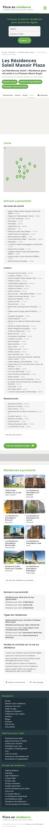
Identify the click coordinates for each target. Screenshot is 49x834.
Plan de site (9, 724)
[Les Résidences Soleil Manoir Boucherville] (14, 537)
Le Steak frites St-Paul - (19, 426)
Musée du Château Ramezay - (22, 326)
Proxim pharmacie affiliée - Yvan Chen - (25, 239)
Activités (8, 716)
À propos (8, 721)
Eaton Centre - (16, 347)
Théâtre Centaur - (17, 352)
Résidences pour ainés (14, 738)
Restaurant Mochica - (18, 404)
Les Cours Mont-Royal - (19, 371)
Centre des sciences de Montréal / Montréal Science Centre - (24, 358)
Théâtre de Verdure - (18, 288)
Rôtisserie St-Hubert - (18, 406)
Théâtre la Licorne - (18, 349)
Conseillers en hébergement (16, 748)
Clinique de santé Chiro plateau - (22, 231)
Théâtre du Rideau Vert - (19, 331)
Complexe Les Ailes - (18, 339)
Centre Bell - (15, 386)
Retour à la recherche (16, 682)
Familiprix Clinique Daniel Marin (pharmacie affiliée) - (23, 253)
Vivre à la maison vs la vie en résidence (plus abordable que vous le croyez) (22, 659)
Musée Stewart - (16, 377)
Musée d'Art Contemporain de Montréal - (24, 308)
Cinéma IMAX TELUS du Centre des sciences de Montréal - (25, 365)
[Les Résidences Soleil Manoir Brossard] (14, 512)
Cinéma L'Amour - (17, 291)
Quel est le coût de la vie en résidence (20, 655)
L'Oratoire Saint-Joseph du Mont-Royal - (25, 392)
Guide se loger (11, 709)
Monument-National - (18, 299)
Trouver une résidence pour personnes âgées (23, 653)
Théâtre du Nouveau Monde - (21, 296)
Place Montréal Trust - (19, 354)
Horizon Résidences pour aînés (17, 788)
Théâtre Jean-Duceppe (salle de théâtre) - (24, 312)
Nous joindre (10, 727)
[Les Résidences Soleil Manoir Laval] (35, 537)
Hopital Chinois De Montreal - (21, 234)
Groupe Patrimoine (12, 783)
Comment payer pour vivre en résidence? (21, 666)
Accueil (4, 52)
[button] (24, 168)
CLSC (7, 751)
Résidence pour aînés (19, 602)
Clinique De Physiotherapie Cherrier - (24, 216)
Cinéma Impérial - (17, 319)
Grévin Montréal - (17, 344)
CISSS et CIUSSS (11, 754)
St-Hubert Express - (17, 416)
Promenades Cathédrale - (20, 336)
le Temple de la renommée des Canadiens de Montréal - (24, 383)
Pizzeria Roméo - (17, 421)
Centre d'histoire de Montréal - (22, 374)
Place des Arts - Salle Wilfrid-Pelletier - (24, 294)
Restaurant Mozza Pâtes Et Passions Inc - (25, 412)
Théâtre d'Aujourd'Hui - (19, 286)
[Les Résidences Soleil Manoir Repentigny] (35, 563)
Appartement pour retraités (16, 741)
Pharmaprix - (15, 221)
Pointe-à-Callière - (17, 369)
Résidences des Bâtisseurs (15, 801)
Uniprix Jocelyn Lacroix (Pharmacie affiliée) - (24, 257)
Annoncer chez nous (13, 706)
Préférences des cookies (15, 714)
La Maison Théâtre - (18, 276)
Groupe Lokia (10, 781)
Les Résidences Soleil (13, 799)
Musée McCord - (17, 334)
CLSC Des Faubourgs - (19, 218)
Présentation (8, 95)
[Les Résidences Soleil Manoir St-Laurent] (35, 512)
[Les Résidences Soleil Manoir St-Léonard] (35, 487)
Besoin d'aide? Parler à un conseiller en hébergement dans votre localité (20, 670)
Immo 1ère (9, 791)
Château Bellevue (12, 770)
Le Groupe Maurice (12, 794)
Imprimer (44, 95)
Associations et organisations (16, 759)
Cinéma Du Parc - (17, 301)
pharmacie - (14, 229)
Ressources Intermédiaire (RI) (17, 756)
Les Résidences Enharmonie (16, 796)
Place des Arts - (16, 304)
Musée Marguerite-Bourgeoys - (22, 328)
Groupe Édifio (10, 778)
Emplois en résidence (13, 711)
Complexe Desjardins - (19, 316)
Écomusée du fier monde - (20, 273)
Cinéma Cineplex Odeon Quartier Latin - (25, 278)
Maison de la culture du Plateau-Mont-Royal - (24, 322)
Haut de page (37, 682)
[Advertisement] (24, 116)
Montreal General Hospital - (21, 261)
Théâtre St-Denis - (17, 281)
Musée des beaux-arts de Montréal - (24, 379)
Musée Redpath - (17, 341)
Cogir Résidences (12, 775)
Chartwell (8, 773)
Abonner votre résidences (15, 703)
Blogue (7, 719)
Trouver (23, 40)
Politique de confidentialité (34, 824)
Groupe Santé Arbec (13, 786)
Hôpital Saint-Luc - (17, 226)
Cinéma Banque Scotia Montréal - (23, 362)
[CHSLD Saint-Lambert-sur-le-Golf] (14, 487)
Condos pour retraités (13, 743)
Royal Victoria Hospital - (19, 249)
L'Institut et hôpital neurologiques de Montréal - (25, 245)
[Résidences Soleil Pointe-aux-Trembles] (14, 563)
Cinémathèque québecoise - (21, 283)
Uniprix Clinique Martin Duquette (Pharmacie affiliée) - (24, 212)
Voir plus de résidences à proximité (19, 580)
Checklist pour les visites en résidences (20, 663)
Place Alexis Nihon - (17, 389)
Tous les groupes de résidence (17, 804)
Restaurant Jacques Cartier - (21, 424)
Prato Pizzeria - (16, 409)
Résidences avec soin (13, 746)
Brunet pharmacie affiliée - (20, 237)
